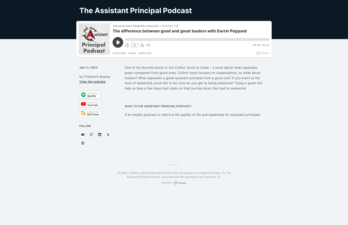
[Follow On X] (108, 134)
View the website (92, 82)
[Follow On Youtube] (82, 134)
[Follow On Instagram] (91, 134)
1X (134, 45)
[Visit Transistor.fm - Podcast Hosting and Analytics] (262, 53)
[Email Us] (82, 143)
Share (132, 53)
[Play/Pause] (94, 39)
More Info (145, 53)
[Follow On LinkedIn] (99, 134)
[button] (197, 39)
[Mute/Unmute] (148, 45)
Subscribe (119, 53)
